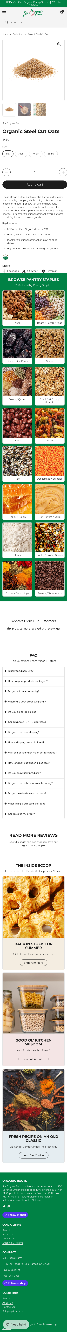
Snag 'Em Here (33, 962)
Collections (18, 34)
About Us (7, 1234)
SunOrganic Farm (32, 1324)
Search (6, 1230)
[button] (6, 172)
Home (5, 34)
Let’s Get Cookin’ (33, 1155)
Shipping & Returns (12, 1242)
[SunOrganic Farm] (32, 12)
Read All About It (33, 1059)
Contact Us (8, 1238)
